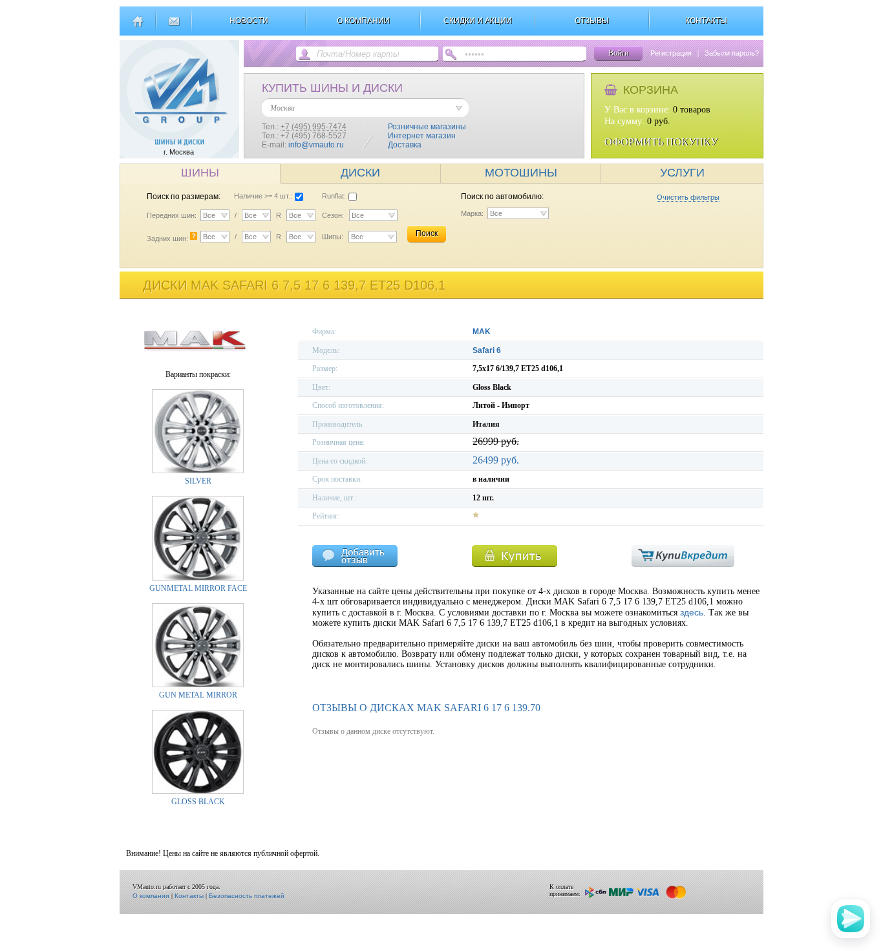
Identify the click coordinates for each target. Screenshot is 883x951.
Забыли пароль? (732, 53)
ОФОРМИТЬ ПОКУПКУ (661, 141)
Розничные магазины (427, 126)
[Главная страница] (137, 26)
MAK (482, 331)
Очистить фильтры (688, 197)
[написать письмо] (173, 26)
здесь (691, 612)
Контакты (189, 895)
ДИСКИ (360, 172)
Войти (618, 53)
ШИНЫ (200, 172)
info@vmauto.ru (316, 144)
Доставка (404, 144)
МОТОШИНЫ (521, 172)
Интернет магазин (422, 135)
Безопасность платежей (246, 895)
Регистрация (671, 53)
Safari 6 (487, 350)
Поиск (427, 233)
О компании (151, 895)
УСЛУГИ (682, 172)
